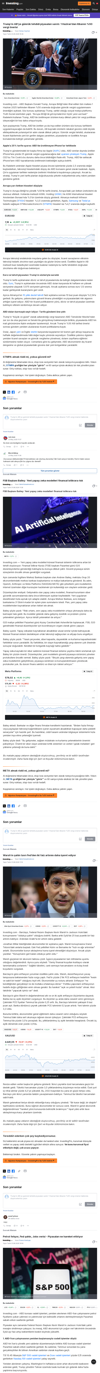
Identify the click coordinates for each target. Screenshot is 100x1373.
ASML (58, 194)
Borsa (55, 9)
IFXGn (21, 200)
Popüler (19, 9)
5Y (27, 230)
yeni (18, 332)
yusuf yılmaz (13, 1216)
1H (11, 230)
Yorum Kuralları (8, 431)
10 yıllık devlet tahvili (33, 295)
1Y (23, 230)
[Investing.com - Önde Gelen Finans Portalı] (14, 3)
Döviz (40, 9)
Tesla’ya (86, 200)
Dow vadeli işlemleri (60, 1355)
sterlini (34, 332)
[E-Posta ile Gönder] (25, 391)
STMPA (47, 204)
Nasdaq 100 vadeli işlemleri (27, 1358)
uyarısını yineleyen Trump (73, 154)
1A (14, 230)
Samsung (73, 200)
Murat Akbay (13, 453)
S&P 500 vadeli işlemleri (34, 1355)
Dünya (95, 9)
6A (19, 230)
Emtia (48, 9)
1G (7, 230)
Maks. (32, 230)
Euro (11, 283)
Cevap (8, 446)
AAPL (57, 150)
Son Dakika (31, 9)
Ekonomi (86, 9)
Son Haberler (8, 9)
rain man (11, 437)
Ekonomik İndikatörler (70, 9)
